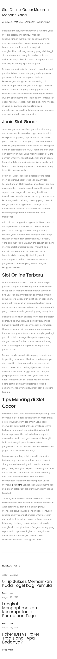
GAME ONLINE (43, 22)
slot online (17, 484)
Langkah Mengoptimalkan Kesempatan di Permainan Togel (19, 610)
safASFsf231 (29, 22)
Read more (7, 593)
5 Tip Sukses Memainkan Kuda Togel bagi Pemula (27, 583)
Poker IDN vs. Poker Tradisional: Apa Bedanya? (20, 638)
